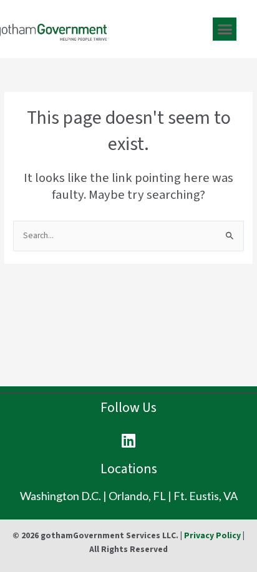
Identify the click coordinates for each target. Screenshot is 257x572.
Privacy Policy (212, 535)
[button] (224, 29)
